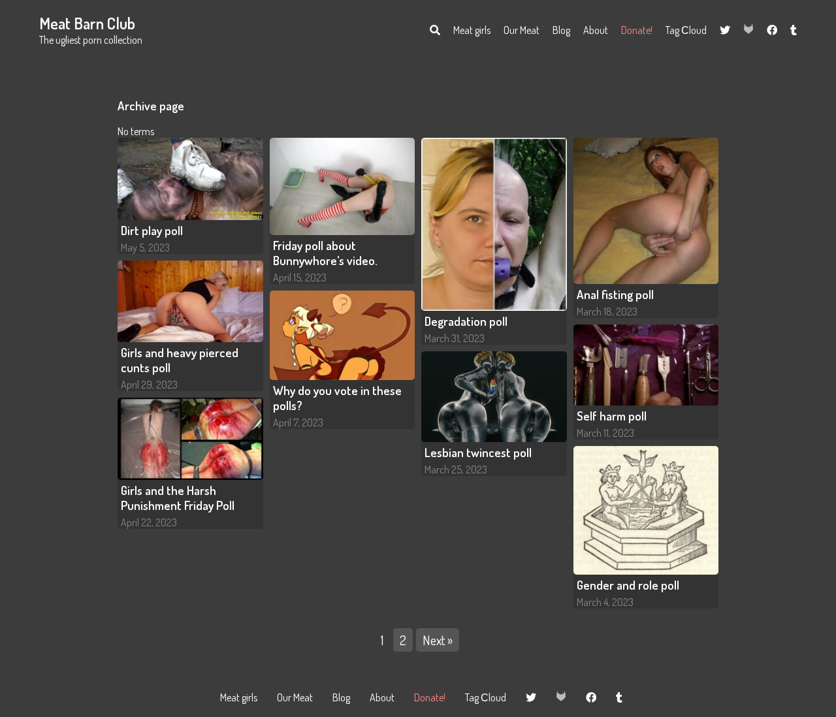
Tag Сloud (686, 30)
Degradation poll (466, 320)
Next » (438, 639)
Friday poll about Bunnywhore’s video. (325, 253)
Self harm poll (612, 415)
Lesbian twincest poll (478, 452)
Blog (561, 30)
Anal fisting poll (615, 294)
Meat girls (471, 30)
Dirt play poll (152, 230)
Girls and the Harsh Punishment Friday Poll (177, 498)
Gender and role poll (628, 584)
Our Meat (521, 30)
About (595, 30)
